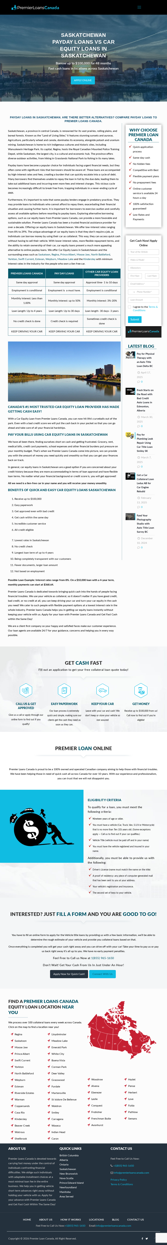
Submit (134, 319)
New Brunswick (69, 1173)
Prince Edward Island (72, 1183)
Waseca (56, 1125)
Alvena (95, 1086)
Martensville (59, 1093)
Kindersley (89, 259)
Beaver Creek (22, 1125)
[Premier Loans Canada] (35, 7)
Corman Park (59, 1067)
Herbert (132, 1092)
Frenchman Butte (101, 1118)
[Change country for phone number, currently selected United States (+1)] (132, 292)
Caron (55, 1138)
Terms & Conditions (122, 1184)
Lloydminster (59, 1034)
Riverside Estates (24, 1093)
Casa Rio (20, 1112)
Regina (55, 254)
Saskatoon (44, 254)
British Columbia (69, 1155)
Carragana (57, 1119)
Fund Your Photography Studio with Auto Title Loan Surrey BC (145, 523)
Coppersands (22, 1106)
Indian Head (58, 1132)
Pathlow (133, 1112)
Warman (19, 1099)
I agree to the (145, 309)
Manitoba (65, 1192)
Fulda (131, 1105)
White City (58, 1054)
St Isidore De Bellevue (64, 1099)
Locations (96, 1219)
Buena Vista (58, 1060)
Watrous (20, 1132)
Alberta (64, 1160)
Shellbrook (21, 1138)
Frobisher (96, 1112)
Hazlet (132, 1079)
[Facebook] (142, 1239)
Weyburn (51, 259)
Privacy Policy (119, 1179)
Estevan (39, 259)
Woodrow (97, 1079)
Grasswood (58, 1080)
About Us (45, 1219)
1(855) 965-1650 (102, 958)
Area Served (66, 1196)
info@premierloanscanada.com (131, 1172)
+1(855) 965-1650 (123, 1165)
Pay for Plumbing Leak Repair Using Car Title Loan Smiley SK (145, 443)
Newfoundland (68, 1187)
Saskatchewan (68, 1169)
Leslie (94, 1099)
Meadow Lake (65, 259)
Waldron (56, 1106)
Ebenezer (96, 1092)
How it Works (71, 1219)
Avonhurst (97, 1125)
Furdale (56, 1086)
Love (130, 1099)
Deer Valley (58, 1073)
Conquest (96, 1105)
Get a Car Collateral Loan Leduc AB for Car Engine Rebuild (145, 483)
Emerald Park (59, 1047)
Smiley (55, 1112)
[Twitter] (147, 1239)
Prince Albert (67, 254)
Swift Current (26, 259)
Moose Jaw (83, 254)
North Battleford (100, 254)
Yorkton (12, 259)
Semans (132, 1118)
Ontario (64, 1164)
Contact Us (135, 1219)
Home (27, 1219)
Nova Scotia (66, 1178)
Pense (131, 1086)
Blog (115, 1219)
